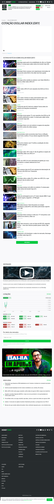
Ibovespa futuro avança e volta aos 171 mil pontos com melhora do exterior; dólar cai (33, 215)
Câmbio (18, 221)
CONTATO (3, 440)
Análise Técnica (20, 203)
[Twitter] (51, 2)
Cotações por (7, 53)
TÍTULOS (3, 488)
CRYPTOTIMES (21, 464)
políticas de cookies (28, 500)
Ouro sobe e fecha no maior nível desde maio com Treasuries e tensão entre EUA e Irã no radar (32, 98)
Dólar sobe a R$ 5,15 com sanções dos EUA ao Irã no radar (33, 89)
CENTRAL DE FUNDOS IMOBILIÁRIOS (42, 440)
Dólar (18, 87)
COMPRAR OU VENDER (39, 447)
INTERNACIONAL (22, 449)
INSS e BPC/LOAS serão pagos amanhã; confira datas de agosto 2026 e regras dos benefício (27, 391)
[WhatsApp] (45, 2)
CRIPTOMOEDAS (5, 476)
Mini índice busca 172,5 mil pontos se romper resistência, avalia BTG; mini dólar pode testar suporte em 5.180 (33, 206)
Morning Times (20, 231)
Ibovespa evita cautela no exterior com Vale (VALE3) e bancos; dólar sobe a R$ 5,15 (33, 81)
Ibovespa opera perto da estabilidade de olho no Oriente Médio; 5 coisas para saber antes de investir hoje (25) (34, 63)
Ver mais (27, 242)
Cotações (4, 20)
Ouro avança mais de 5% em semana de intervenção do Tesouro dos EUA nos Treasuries (33, 170)
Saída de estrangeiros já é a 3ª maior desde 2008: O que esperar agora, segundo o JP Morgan (34, 197)
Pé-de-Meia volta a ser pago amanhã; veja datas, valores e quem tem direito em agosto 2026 (27, 398)
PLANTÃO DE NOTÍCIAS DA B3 (41, 451)
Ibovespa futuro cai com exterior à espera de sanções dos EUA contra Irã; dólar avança (33, 126)
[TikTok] (49, 430)
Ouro (18, 96)
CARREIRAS (21, 454)
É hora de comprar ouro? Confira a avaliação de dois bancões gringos (32, 143)
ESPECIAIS (21, 456)
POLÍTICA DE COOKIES (6, 447)
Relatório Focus (21, 132)
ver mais (4, 9)
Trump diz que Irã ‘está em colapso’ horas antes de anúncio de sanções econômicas (32, 107)
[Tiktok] (49, 2)
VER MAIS (49, 294)
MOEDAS (3, 478)
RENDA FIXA (21, 444)
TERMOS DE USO (5, 442)
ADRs (3, 483)
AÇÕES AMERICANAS (6, 473)
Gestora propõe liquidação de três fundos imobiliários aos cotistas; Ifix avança (24, 387)
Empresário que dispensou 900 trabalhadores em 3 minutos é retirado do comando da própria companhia (27, 384)
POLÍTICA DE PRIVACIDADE (7, 444)
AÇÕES (3, 466)
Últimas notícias (22, 2)
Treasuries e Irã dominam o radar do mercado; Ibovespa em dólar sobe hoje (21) (34, 234)
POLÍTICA (20, 451)
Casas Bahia (32, 2)
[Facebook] (36, 2)
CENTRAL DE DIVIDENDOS (40, 442)
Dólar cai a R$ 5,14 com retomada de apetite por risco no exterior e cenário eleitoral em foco (33, 161)
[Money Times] (11, 2)
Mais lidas (7, 380)
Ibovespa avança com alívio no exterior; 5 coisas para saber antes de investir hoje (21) (33, 188)
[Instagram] (38, 2)
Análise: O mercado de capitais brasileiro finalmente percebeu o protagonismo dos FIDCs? (27, 401)
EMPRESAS (21, 440)
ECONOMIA (21, 442)
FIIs (2, 469)
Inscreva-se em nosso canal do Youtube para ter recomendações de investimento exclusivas (24, 284)
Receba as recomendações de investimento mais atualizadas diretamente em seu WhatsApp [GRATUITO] (24, 288)
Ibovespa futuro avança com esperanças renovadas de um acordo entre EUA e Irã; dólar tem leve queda (33, 72)
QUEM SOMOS (4, 435)
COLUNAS (37, 444)
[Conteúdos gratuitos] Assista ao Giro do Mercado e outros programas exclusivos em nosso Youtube (26, 280)
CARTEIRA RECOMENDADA (40, 435)
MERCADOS (21, 437)
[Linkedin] (43, 2)
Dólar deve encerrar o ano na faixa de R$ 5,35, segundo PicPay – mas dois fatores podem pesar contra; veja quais (33, 225)
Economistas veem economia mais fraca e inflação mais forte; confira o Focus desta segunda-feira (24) (33, 135)
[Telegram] (47, 2)
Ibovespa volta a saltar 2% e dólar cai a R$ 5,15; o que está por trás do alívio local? (33, 179)
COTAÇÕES (4, 464)
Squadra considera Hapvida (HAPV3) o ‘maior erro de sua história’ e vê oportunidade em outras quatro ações (26, 394)
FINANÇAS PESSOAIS (23, 447)
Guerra (18, 104)
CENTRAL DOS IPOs (39, 437)
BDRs (3, 471)
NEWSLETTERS (38, 454)
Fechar (49, 499)
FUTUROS (3, 481)
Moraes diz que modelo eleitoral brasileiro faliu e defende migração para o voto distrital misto (28, 405)
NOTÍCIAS (20, 435)
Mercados (19, 60)
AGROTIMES (21, 466)
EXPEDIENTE (4, 437)
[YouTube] (41, 2)
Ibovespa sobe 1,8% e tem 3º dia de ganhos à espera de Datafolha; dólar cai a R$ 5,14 (33, 152)
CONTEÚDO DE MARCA (40, 449)
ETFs (3, 485)
